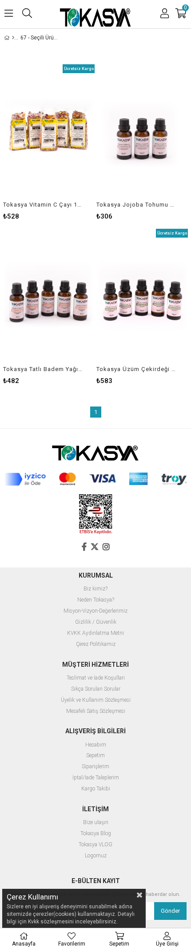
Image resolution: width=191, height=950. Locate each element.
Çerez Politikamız (95, 644)
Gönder (170, 910)
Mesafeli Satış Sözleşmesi (95, 711)
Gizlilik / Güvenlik (95, 622)
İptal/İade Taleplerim (95, 778)
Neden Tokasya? (95, 600)
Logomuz (96, 856)
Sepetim (95, 755)
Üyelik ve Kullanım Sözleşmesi (96, 700)
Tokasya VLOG (95, 845)
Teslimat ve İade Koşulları (96, 678)
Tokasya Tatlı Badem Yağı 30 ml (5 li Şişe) (43, 369)
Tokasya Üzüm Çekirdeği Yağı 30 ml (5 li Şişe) (136, 369)
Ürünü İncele (68, 142)
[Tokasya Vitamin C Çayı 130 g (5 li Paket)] (49, 132)
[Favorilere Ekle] (49, 142)
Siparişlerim (95, 767)
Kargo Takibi (95, 789)
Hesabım (95, 745)
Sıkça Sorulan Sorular (95, 689)
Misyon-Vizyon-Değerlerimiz (95, 611)
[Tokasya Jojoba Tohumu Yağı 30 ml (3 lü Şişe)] (142, 132)
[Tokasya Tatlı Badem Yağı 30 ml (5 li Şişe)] (49, 297)
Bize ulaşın (95, 822)
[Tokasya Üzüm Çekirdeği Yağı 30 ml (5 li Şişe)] (142, 297)
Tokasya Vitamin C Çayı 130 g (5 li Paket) (43, 204)
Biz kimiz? (95, 589)
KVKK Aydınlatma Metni (95, 633)
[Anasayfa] (13, 38)
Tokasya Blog (95, 834)
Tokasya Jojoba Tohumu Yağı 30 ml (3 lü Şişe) (136, 204)
